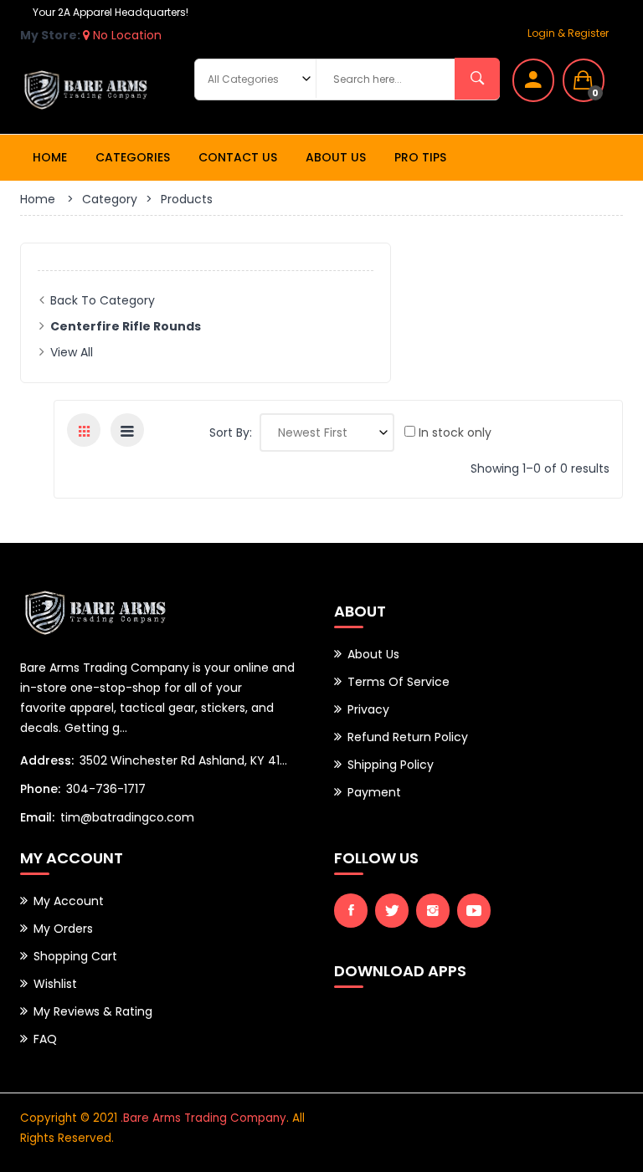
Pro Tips (420, 157)
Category (109, 199)
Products (187, 199)
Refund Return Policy (407, 737)
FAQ (45, 1039)
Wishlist (55, 983)
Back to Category (102, 300)
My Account (68, 901)
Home (50, 157)
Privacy (368, 709)
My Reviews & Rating (92, 1011)
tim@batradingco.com (127, 817)
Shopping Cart (75, 956)
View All (71, 352)
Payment (374, 792)
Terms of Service (398, 681)
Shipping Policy (390, 764)
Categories (132, 157)
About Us (336, 157)
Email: (37, 817)
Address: (47, 760)
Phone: (40, 788)
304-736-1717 (106, 788)
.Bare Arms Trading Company (203, 1118)
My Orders (63, 928)
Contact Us (237, 157)
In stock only (453, 432)
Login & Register (568, 33)
